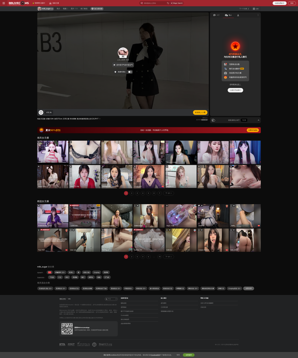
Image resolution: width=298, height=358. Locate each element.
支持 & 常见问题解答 (207, 303)
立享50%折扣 (252, 130)
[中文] (50, 272)
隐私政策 (123, 303)
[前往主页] (19, 3)
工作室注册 (164, 307)
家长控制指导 (125, 319)
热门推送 (84, 9)
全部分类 (249, 288)
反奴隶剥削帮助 (126, 323)
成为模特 (163, 303)
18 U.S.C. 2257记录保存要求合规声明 (226, 344)
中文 (109, 299)
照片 (74, 9)
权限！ (238, 84)
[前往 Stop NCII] (106, 344)
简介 (58, 9)
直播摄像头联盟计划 (167, 311)
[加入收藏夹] (41, 112)
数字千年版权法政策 (127, 311)
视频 (65, 9)
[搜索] (168, 3)
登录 (291, 3)
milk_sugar (42, 266)
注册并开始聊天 (235, 90)
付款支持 (203, 307)
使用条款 (123, 307)
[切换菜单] (3, 3)
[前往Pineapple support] (94, 344)
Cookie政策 (125, 315)
